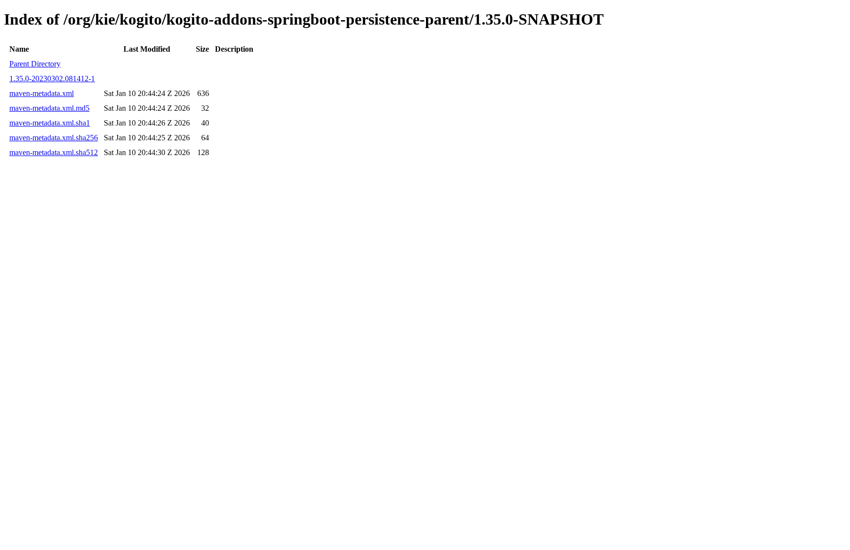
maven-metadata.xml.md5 (49, 108)
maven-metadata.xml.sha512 (53, 152)
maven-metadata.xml (41, 93)
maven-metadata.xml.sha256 (53, 137)
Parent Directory (35, 64)
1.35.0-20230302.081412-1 (52, 78)
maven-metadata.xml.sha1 (49, 123)
